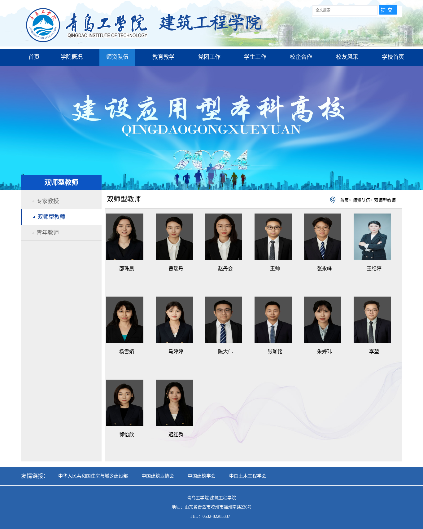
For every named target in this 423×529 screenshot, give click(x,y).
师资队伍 (117, 57)
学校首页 (393, 57)
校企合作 (301, 57)
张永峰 (324, 268)
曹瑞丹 (175, 268)
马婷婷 (175, 351)
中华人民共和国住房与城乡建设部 (93, 476)
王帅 (275, 268)
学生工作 (255, 57)
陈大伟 (225, 351)
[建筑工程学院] (145, 44)
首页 (34, 57)
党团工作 (209, 57)
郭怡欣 (126, 434)
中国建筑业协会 (158, 476)
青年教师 (48, 233)
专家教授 (48, 201)
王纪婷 (374, 268)
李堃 (374, 351)
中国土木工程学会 (247, 476)
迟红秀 (175, 434)
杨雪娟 (126, 351)
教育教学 (163, 57)
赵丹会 (225, 268)
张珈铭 (275, 351)
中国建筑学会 (202, 476)
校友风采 (347, 57)
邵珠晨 (126, 268)
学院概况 (71, 57)
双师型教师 (51, 217)
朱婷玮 (324, 351)
